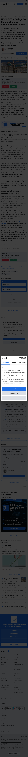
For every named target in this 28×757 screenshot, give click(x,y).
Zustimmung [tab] (5, 362)
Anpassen (13, 393)
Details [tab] (14, 362)
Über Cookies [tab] (22, 362)
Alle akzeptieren (14, 389)
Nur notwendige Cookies (14, 398)
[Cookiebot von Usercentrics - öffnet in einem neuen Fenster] (19, 358)
